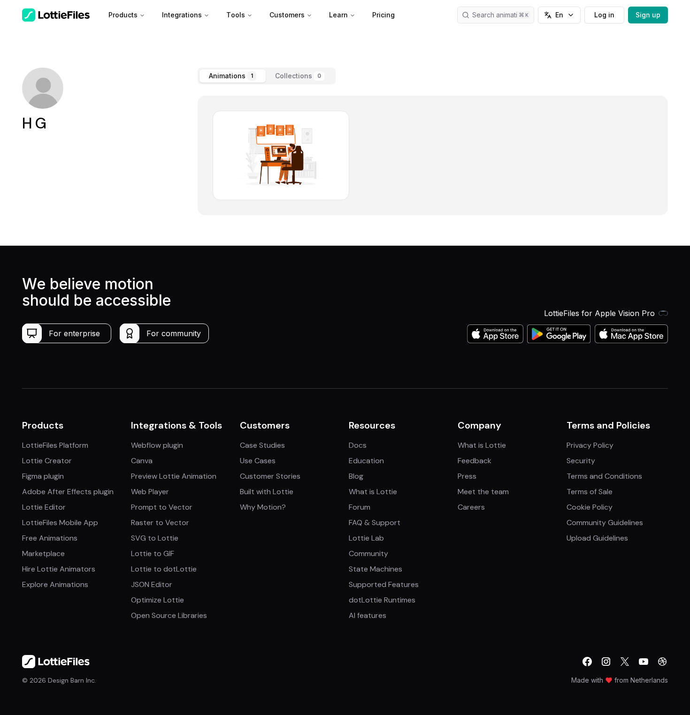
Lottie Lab (366, 538)
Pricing (383, 15)
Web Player (150, 492)
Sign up (648, 15)
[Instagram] (606, 661)
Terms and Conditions (604, 476)
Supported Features (384, 584)
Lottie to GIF (152, 553)
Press (467, 476)
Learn (338, 15)
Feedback (474, 461)
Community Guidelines (605, 522)
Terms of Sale (590, 492)
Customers (287, 15)
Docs (358, 445)
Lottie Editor (44, 507)
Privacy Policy (590, 445)
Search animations (500, 15)
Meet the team (483, 492)
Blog (356, 476)
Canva (142, 461)
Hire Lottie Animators (58, 569)
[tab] (232, 76)
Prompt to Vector (161, 507)
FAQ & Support (374, 522)
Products (123, 15)
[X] (624, 661)
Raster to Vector (160, 522)
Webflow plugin (157, 445)
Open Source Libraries (169, 615)
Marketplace (43, 553)
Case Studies (262, 445)
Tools (235, 15)
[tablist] (267, 76)
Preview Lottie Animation (173, 476)
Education (366, 461)
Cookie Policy (590, 507)
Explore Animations (55, 584)
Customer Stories (270, 476)
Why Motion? (263, 507)
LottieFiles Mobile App (60, 522)
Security (581, 461)
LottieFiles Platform (55, 445)
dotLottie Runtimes (382, 600)
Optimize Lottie (157, 600)
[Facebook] (587, 661)
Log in (604, 15)
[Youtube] (643, 661)
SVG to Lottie (154, 538)
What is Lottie (373, 492)
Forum (359, 507)
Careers (471, 507)
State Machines (375, 569)
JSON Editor (151, 584)
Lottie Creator (47, 461)
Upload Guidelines (597, 538)
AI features (367, 615)
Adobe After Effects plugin (68, 492)
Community (368, 553)
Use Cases (258, 461)
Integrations (182, 15)
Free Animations (49, 538)
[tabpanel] (433, 155)
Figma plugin (43, 476)
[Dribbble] (662, 661)
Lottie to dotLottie (164, 569)
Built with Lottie (266, 492)
